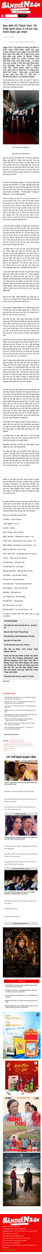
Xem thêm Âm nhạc (20, 814)
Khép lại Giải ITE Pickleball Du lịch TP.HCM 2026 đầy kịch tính (20, 706)
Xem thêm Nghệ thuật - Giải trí (20, 868)
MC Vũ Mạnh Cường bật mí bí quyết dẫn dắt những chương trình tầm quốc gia (20, 698)
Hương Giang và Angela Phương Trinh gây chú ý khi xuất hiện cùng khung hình (21, 838)
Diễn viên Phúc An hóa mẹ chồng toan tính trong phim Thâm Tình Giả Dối (19, 723)
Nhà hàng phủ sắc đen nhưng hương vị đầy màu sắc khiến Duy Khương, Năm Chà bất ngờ (20, 715)
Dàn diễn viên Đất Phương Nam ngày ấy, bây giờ (19, 791)
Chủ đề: (5, 741)
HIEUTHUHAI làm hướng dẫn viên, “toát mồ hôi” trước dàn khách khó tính (18, 728)
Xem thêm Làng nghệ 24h (20, 923)
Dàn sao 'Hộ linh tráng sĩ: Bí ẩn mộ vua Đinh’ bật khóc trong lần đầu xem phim (19, 893)
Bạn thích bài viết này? (11, 734)
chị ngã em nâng (9, 748)
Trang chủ (6, 19)
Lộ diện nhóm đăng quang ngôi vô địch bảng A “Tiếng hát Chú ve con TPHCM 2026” (18, 719)
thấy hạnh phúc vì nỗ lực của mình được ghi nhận (18, 744)
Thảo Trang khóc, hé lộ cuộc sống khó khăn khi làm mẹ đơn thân (20, 783)
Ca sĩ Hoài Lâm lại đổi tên (12, 916)
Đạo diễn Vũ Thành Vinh (16, 741)
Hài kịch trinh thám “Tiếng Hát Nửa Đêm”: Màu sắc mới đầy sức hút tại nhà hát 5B (20, 702)
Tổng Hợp (21, 981)
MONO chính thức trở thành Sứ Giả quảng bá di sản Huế (20, 711)
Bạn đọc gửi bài (21, 12)
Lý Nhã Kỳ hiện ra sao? (11, 909)
